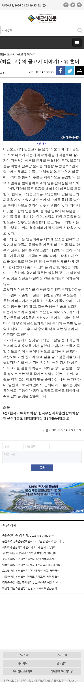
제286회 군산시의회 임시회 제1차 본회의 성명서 (29, 547)
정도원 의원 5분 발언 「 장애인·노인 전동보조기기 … (30, 558)
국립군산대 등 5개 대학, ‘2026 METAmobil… (28, 535)
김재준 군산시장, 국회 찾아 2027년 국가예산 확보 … (31, 582)
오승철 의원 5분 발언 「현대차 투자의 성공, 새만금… (31, 570)
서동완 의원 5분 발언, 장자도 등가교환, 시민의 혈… (31, 576)
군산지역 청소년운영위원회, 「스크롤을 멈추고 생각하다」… (34, 541)
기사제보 (22, 663)
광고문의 (62, 663)
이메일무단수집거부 (62, 671)
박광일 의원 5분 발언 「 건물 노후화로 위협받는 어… (30, 588)
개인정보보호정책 (22, 671)
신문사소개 (22, 655)
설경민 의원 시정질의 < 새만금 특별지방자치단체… (30, 553)
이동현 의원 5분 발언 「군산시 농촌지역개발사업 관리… (32, 564)
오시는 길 (61, 655)
